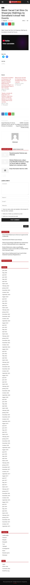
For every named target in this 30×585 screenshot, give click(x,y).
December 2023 (6, 314)
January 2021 (5, 388)
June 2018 (4, 454)
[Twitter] (6, 24)
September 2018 (6, 447)
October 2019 (5, 419)
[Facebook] (2, 24)
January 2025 (5, 288)
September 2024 (6, 294)
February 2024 (5, 310)
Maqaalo (4, 539)
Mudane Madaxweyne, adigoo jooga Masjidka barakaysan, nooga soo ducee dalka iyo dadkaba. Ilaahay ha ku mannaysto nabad (15, 249)
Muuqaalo (4, 542)
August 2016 (5, 502)
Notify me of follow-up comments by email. (13, 213)
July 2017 (4, 478)
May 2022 (4, 355)
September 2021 (6, 373)
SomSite (15, 583)
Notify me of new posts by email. (10, 216)
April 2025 (4, 281)
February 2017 (5, 489)
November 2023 (6, 316)
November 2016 (6, 495)
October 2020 (5, 393)
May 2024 (4, 303)
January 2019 (5, 438)
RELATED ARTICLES (6, 149)
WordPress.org (5, 570)
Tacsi (3, 544)
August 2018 (5, 449)
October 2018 (5, 445)
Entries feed (5, 566)
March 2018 (5, 460)
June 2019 (4, 428)
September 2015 (6, 526)
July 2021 (4, 377)
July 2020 (4, 399)
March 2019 (5, 434)
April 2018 (4, 458)
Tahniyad (4, 546)
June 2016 (4, 506)
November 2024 (6, 290)
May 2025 (4, 279)
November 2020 (6, 390)
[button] (2, 2)
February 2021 (5, 386)
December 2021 (6, 366)
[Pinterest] (9, 24)
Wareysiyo (4, 555)
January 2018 (5, 465)
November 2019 (6, 417)
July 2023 (4, 325)
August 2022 (5, 349)
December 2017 (6, 467)
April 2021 (4, 382)
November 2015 (6, 522)
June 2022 (4, 353)
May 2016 (4, 508)
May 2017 (4, 482)
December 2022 (6, 340)
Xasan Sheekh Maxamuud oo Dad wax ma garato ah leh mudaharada (15, 235)
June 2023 (4, 327)
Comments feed (6, 568)
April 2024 (4, 305)
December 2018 (6, 441)
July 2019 (4, 425)
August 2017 (5, 476)
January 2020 (5, 412)
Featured (4, 537)
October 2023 (5, 318)
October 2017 (5, 471)
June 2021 (4, 379)
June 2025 (4, 277)
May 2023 (4, 329)
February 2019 (5, 436)
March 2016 (5, 513)
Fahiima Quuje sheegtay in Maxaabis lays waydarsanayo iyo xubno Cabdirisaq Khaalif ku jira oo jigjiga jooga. (15, 243)
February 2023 (5, 336)
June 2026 (4, 270)
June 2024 (4, 301)
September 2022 (6, 347)
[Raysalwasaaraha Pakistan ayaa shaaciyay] (5, 154)
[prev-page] (2, 176)
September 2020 (6, 395)
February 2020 (5, 410)
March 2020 (5, 408)
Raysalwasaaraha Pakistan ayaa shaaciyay (12, 239)
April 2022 (4, 358)
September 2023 (6, 320)
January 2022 (5, 364)
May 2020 (4, 403)
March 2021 (5, 384)
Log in (3, 564)
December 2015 (6, 519)
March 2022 (5, 360)
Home (2, 5)
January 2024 (5, 312)
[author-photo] (15, 140)
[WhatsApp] (13, 24)
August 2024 (5, 296)
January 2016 (5, 517)
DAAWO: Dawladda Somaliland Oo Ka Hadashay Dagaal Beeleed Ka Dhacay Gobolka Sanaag (22, 125)
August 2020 (5, 397)
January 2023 (5, 338)
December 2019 (6, 414)
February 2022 (5, 362)
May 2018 (4, 456)
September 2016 (6, 500)
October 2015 (5, 524)
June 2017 (4, 480)
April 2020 (4, 406)
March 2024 (5, 307)
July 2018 (4, 452)
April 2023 (4, 331)
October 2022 (5, 344)
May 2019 (4, 430)
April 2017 (4, 484)
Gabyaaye (5, 20)
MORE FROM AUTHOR (18, 149)
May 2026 (4, 272)
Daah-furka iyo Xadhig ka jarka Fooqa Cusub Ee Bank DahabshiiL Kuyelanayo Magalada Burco (14, 254)
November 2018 (6, 443)
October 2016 (5, 497)
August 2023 (5, 323)
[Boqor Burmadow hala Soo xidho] (5, 170)
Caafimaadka (5, 535)
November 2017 (6, 469)
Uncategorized (5, 548)
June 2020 (4, 401)
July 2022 (4, 351)
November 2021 (6, 369)
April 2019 (4, 432)
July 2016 (4, 504)
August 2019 (5, 423)
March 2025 (5, 283)
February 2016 (5, 515)
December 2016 (6, 493)
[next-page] (5, 176)
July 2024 (4, 299)
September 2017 (6, 473)
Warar (6, 5)
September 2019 (6, 421)
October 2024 (5, 292)
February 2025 (5, 285)
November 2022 (6, 342)
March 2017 (5, 487)
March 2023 (5, 334)
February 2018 (5, 462)
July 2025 (4, 275)
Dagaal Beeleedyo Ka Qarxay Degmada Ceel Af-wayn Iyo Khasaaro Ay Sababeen (8, 124)
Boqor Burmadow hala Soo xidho (18, 168)
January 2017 (5, 491)
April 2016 (4, 511)
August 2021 (5, 375)
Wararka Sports (6, 553)
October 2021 (5, 371)
